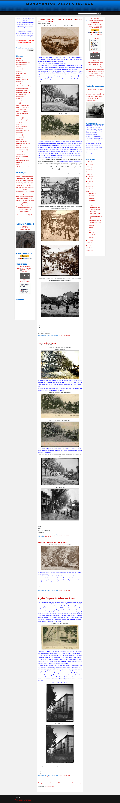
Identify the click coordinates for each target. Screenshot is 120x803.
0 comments (66, 335)
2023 (88, 169)
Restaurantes (19, 154)
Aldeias (18, 58)
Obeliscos (18, 135)
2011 (88, 245)
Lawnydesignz (28, 799)
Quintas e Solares (21, 149)
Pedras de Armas (20, 141)
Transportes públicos (21, 160)
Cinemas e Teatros (21, 79)
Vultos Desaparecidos (22, 167)
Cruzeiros (18, 81)
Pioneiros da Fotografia (22, 143)
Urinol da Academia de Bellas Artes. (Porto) (56, 598)
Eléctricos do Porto (21, 90)
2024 (88, 167)
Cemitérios (19, 77)
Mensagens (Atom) (50, 786)
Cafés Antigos (20, 73)
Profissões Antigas (21, 147)
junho (90, 225)
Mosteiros (18, 132)
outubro (91, 198)
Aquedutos (19, 60)
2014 (88, 191)
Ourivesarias (19, 137)
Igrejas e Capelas (20, 111)
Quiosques (19, 152)
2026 (88, 162)
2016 (88, 186)
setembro (91, 200)
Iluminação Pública (21, 113)
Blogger (18, 802)
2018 (88, 181)
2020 (88, 176)
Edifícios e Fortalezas (22, 86)
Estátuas (18, 101)
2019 (88, 179)
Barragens (18, 69)
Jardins (18, 115)
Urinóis (18, 164)
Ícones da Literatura (21, 109)
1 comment (66, 535)
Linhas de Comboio (21, 120)
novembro (92, 195)
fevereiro (91, 235)
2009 (88, 250)
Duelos (18, 84)
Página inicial (62, 783)
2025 (88, 164)
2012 (88, 243)
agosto (91, 203)
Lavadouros (19, 118)
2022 (88, 171)
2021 (88, 174)
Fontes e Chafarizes (21, 105)
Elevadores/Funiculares (22, 92)
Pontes (18, 145)
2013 (88, 240)
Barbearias (19, 66)
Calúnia (18, 75)
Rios (17, 158)
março (91, 232)
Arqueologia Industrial (22, 62)
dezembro (92, 193)
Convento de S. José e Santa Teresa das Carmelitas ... (95, 209)
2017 (88, 184)
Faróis (17, 103)
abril (90, 230)
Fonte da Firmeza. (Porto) (94, 89)
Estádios (18, 98)
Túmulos (18, 162)
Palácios (18, 139)
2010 (88, 247)
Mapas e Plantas (20, 126)
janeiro (91, 237)
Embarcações (19, 96)
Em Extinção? (20, 94)
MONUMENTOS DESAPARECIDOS (60, 3)
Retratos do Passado (21, 156)
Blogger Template (19, 799)
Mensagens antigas (77, 783)
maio (90, 227)
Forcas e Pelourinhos (21, 107)
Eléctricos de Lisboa (21, 88)
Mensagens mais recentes (45, 783)
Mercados (18, 128)
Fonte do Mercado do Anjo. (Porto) (52, 543)
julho (90, 205)
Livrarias (18, 122)
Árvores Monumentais (22, 64)
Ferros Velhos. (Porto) (47, 343)
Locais (18, 124)
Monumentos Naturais (22, 130)
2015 (88, 188)
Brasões (18, 71)
